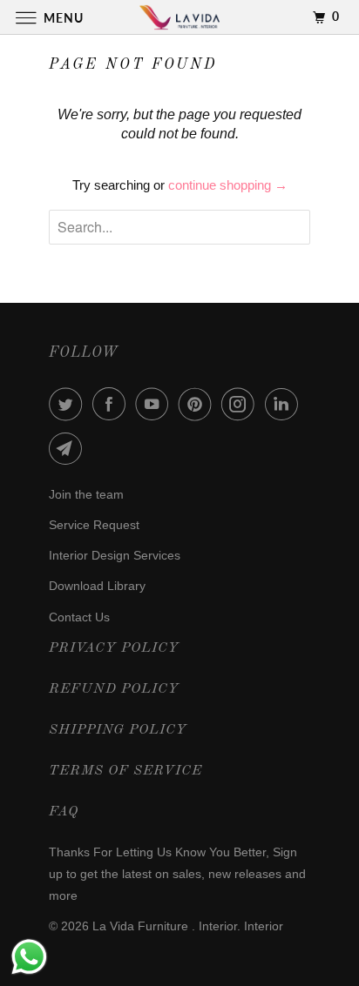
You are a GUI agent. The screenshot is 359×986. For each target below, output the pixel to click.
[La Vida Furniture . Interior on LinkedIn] (285, 403)
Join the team (86, 494)
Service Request (94, 525)
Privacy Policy (114, 648)
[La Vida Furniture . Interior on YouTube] (155, 403)
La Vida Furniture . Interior (164, 926)
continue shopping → (228, 185)
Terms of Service (125, 771)
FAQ (63, 812)
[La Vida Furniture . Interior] (179, 17)
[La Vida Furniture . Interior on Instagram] (241, 403)
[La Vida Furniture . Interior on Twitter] (69, 403)
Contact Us (79, 617)
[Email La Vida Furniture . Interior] (69, 448)
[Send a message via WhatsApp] (29, 956)
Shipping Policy (118, 730)
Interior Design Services (114, 555)
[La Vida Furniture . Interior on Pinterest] (199, 403)
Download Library (97, 586)
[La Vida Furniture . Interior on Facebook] (112, 403)
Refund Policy (114, 689)
